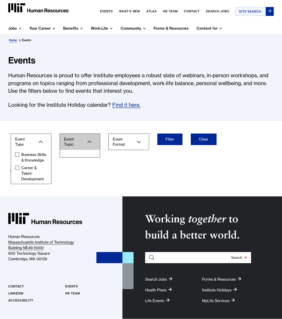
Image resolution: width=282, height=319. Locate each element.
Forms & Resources (171, 28)
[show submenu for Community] (144, 28)
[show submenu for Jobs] (20, 28)
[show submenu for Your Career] (53, 28)
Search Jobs (217, 11)
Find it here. (126, 105)
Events (106, 11)
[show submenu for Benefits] (81, 28)
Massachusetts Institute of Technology (41, 242)
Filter (170, 139)
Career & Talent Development (32, 173)
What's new (129, 11)
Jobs (12, 28)
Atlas (151, 11)
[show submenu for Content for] (220, 28)
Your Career (40, 28)
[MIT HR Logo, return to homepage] (45, 218)
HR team (170, 11)
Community (131, 28)
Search (236, 258)
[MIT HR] (38, 8)
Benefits (70, 28)
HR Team (72, 293)
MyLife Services (215, 300)
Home (13, 40)
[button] (31, 142)
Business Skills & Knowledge (33, 157)
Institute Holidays (216, 290)
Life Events (154, 300)
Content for (207, 28)
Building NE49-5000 (26, 247)
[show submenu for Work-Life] (111, 28)
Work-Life (99, 28)
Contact (192, 11)
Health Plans (155, 290)
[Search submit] (270, 11)
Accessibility (20, 300)
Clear (203, 139)
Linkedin (15, 293)
